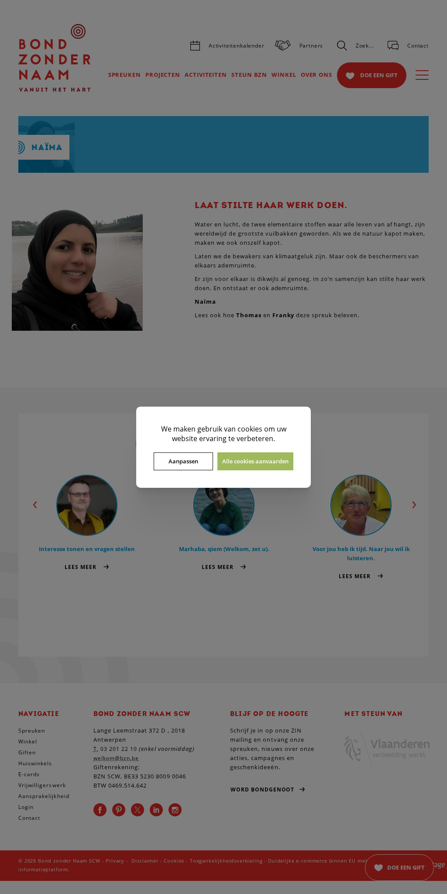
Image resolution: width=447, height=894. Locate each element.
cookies (249, 428)
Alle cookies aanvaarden (255, 461)
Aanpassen (183, 461)
